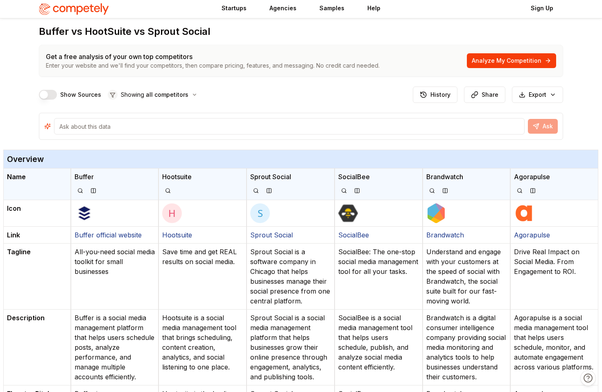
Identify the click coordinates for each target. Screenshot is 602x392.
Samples (331, 8)
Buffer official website (108, 235)
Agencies (282, 8)
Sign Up (542, 8)
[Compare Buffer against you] (93, 190)
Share (490, 94)
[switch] (48, 95)
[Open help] (588, 378)
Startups (234, 8)
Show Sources (80, 94)
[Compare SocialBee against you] (357, 190)
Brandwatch (445, 235)
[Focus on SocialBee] (344, 190)
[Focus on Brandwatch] (432, 190)
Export (537, 94)
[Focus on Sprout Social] (256, 190)
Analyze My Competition (506, 60)
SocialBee (353, 235)
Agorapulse (532, 235)
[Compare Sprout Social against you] (269, 190)
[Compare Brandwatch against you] (445, 190)
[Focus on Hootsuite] (168, 190)
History (440, 94)
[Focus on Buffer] (80, 190)
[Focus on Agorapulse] (519, 190)
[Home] (75, 9)
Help (373, 8)
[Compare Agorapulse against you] (533, 190)
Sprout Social (271, 235)
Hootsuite (177, 235)
